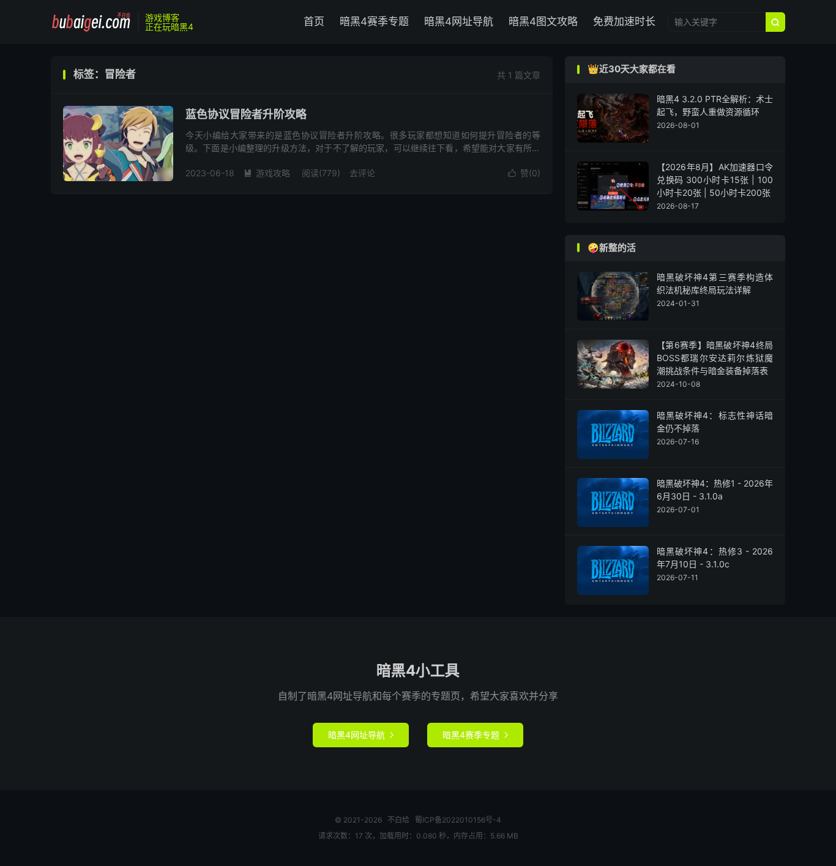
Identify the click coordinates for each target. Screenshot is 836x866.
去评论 (362, 173)
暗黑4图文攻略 (543, 21)
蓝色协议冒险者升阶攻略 (246, 114)
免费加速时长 (624, 21)
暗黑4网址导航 (458, 21)
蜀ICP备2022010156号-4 (458, 819)
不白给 (91, 22)
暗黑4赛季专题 (374, 21)
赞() (524, 173)
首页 (314, 21)
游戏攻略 (267, 173)
